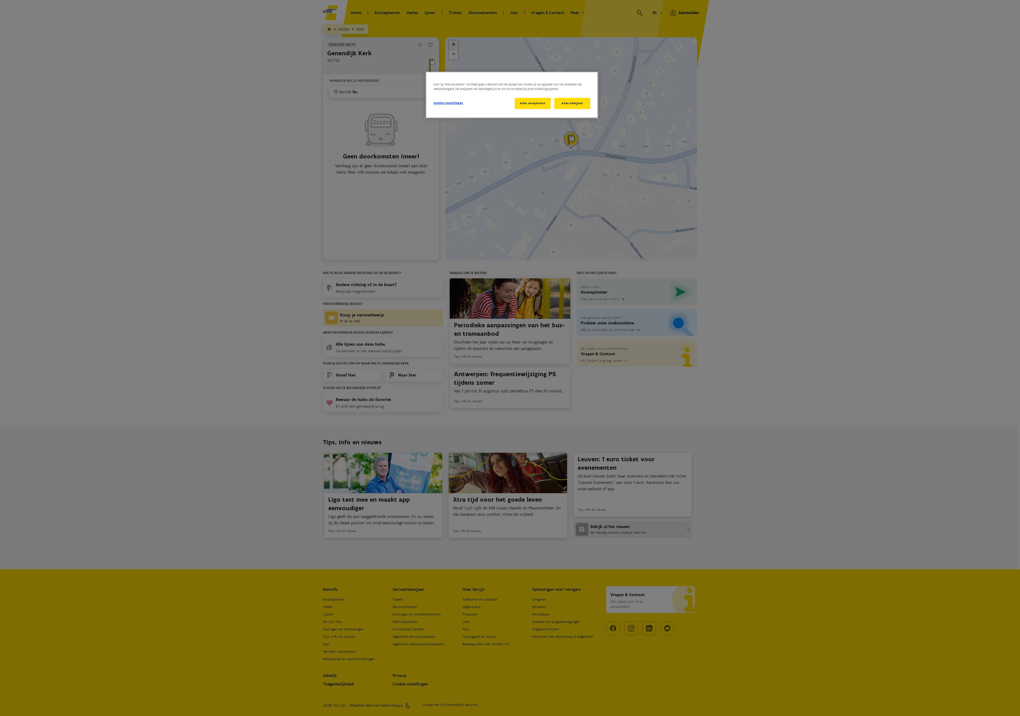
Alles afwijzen (572, 103)
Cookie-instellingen (448, 103)
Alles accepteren (532, 103)
